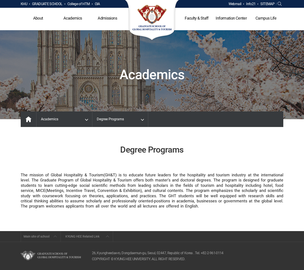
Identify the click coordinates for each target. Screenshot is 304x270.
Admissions (107, 18)
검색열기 (279, 4)
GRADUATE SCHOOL (47, 4)
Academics (72, 18)
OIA (97, 4)
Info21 (250, 4)
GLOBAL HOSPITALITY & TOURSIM (152, 20)
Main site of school (36, 236)
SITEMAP (267, 4)
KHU (24, 4)
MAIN (28, 119)
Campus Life (265, 18)
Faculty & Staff (196, 18)
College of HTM (78, 4)
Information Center (231, 18)
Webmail (235, 4)
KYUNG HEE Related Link (82, 236)
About (38, 18)
